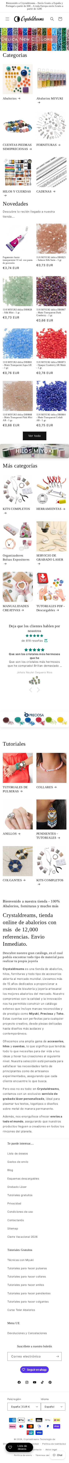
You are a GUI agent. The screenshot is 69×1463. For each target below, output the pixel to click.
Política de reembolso (54, 1444)
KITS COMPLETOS (16, 509)
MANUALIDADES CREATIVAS (16, 608)
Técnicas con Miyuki (20, 1259)
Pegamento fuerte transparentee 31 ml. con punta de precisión (18, 260)
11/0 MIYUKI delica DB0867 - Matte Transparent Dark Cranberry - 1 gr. (51, 312)
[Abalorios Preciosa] (34, 719)
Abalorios (10, 98)
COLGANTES (12, 880)
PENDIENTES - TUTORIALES (47, 835)
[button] (7, 19)
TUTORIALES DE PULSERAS (15, 789)
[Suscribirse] (57, 1356)
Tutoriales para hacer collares (26, 1276)
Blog (10, 1170)
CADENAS (44, 191)
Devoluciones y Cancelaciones (27, 1333)
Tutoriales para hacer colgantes (28, 1301)
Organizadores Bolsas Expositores (16, 557)
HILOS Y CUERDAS (17, 191)
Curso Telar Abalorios (21, 1309)
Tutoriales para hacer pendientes (28, 1293)
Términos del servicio (47, 1455)
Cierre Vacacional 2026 (22, 1236)
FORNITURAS (46, 145)
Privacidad (14, 1203)
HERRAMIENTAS (48, 509)
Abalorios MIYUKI (49, 98)
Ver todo (34, 436)
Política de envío (23, 1455)
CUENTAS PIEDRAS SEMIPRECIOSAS (17, 147)
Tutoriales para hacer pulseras (27, 1268)
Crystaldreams (31, 1439)
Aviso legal (51, 1449)
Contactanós (15, 1220)
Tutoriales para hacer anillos (25, 1284)
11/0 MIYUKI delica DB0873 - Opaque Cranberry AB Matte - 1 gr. (51, 365)
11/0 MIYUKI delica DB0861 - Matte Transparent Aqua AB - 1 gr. (17, 365)
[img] (34, 635)
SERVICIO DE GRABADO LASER (49, 557)
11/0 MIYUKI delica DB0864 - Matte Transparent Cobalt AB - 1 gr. (51, 417)
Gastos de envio (17, 1161)
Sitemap (12, 1228)
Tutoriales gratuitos (20, 1195)
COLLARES (44, 787)
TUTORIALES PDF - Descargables (50, 608)
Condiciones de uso (20, 1211)
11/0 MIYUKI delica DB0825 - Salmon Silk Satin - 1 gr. (51, 259)
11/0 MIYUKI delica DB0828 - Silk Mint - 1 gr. (17, 311)
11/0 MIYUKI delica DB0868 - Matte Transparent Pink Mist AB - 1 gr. (17, 417)
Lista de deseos (17, 1153)
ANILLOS (10, 833)
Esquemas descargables (23, 1178)
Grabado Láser (17, 1186)
